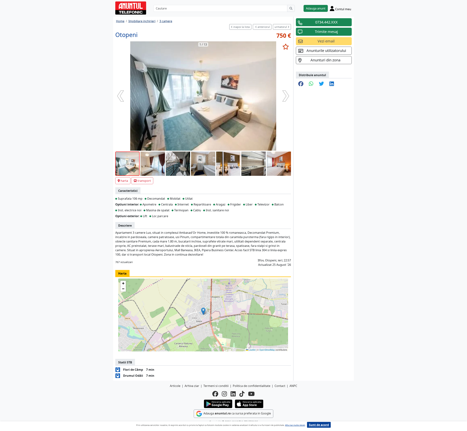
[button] (203, 311)
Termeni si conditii (216, 386)
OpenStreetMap (267, 349)
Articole (175, 386)
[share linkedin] (331, 84)
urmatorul (281, 27)
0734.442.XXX (326, 22)
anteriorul (263, 27)
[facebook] (215, 393)
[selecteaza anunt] (285, 46)
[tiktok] (241, 393)
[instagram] (224, 393)
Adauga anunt (315, 8)
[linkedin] (233, 393)
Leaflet (251, 349)
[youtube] (251, 393)
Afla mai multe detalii (295, 425)
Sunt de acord (319, 425)
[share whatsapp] (311, 84)
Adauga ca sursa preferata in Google (237, 413)
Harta (122, 273)
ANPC (293, 386)
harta (124, 181)
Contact (280, 386)
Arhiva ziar (192, 386)
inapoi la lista (241, 27)
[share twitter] (321, 84)
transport (144, 181)
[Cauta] (291, 8)
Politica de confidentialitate (251, 386)
